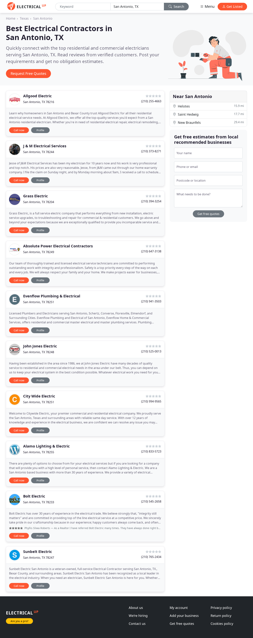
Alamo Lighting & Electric (46, 446)
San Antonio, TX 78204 (38, 202)
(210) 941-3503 (151, 301)
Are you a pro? (19, 621)
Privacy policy (221, 607)
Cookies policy (222, 623)
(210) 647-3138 (151, 251)
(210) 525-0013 (151, 351)
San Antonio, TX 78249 (38, 252)
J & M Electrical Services (44, 145)
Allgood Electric (37, 95)
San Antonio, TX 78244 (38, 152)
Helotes (210, 106)
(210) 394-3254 (151, 201)
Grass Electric (35, 195)
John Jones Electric (40, 346)
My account (179, 607)
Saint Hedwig (210, 114)
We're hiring (138, 615)
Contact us (137, 623)
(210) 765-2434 (151, 557)
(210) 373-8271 (151, 151)
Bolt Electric (34, 496)
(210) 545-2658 (151, 501)
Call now (19, 130)
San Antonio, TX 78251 (38, 302)
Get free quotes (208, 214)
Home (10, 18)
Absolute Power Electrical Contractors (58, 245)
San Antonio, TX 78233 (38, 502)
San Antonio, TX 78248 (38, 352)
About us (136, 607)
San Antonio (42, 18)
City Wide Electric (39, 396)
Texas (24, 18)
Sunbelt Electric (37, 551)
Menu (209, 6)
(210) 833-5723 (151, 451)
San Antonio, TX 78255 (38, 452)
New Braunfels (210, 122)
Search (178, 6)
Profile (40, 130)
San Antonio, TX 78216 (38, 102)
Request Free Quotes (28, 73)
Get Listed (234, 6)
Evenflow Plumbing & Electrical (51, 296)
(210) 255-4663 (151, 101)
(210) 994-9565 (151, 401)
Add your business (184, 615)
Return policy (221, 615)
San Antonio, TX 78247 (38, 558)
